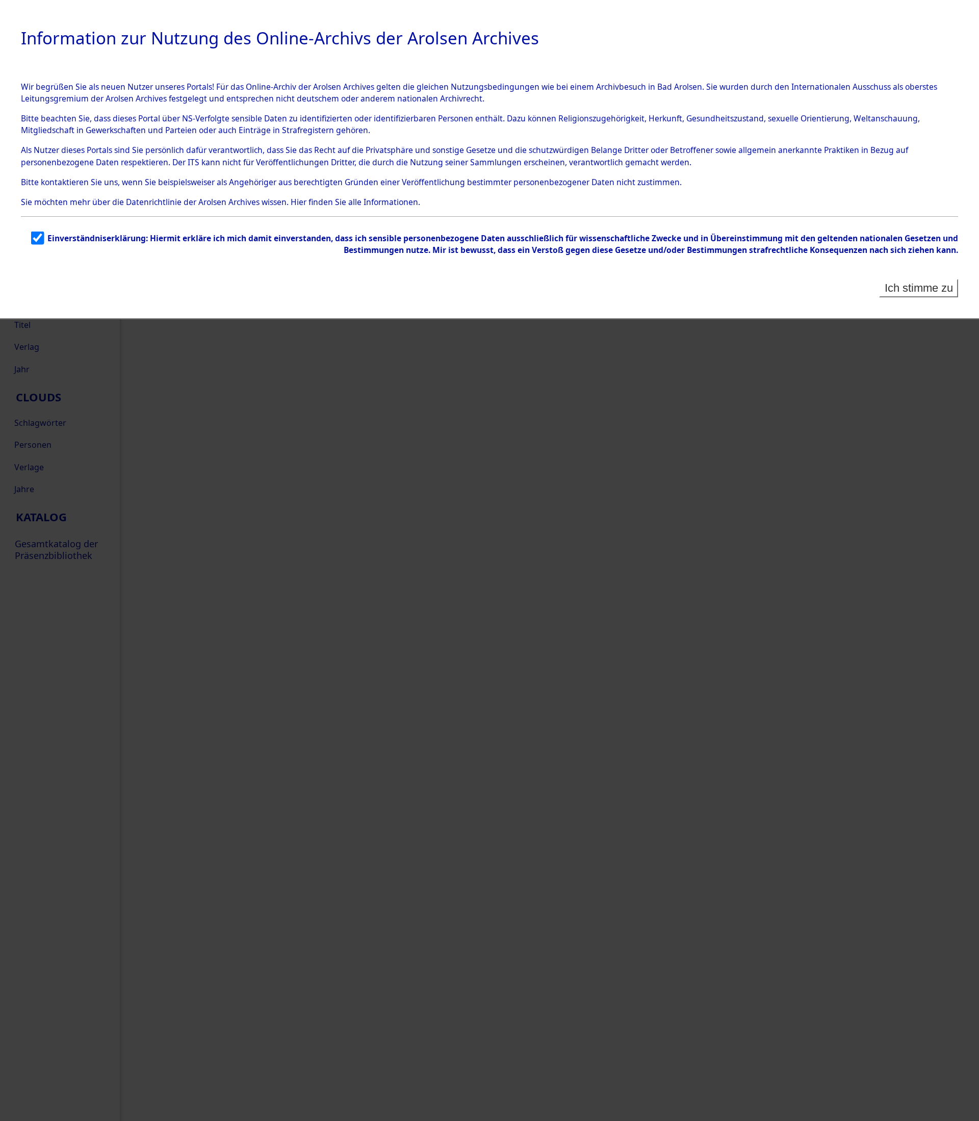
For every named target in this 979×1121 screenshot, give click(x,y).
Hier (298, 202)
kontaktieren (65, 182)
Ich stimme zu (919, 288)
